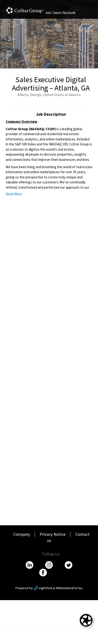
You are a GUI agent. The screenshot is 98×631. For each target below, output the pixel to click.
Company (21, 534)
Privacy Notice (52, 534)
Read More (14, 194)
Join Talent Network (60, 12)
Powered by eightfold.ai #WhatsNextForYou (49, 588)
